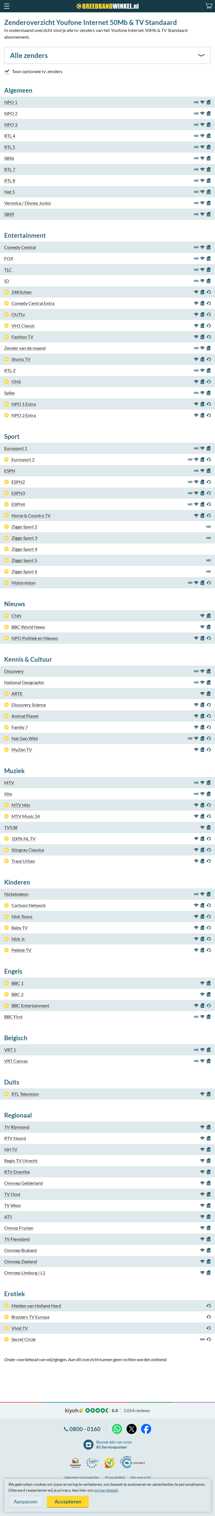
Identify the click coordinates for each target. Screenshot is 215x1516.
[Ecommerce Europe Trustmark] (94, 1463)
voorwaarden (81, 1477)
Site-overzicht (140, 1477)
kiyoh (74, 1411)
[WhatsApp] (117, 1429)
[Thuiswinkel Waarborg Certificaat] (76, 1463)
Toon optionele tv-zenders (37, 71)
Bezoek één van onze (114, 1444)
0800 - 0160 (85, 1429)
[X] (132, 1429)
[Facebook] (146, 1429)
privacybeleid (106, 1490)
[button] (6, 6)
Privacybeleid (115, 1477)
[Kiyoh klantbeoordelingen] (110, 1463)
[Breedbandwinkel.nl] (107, 6)
